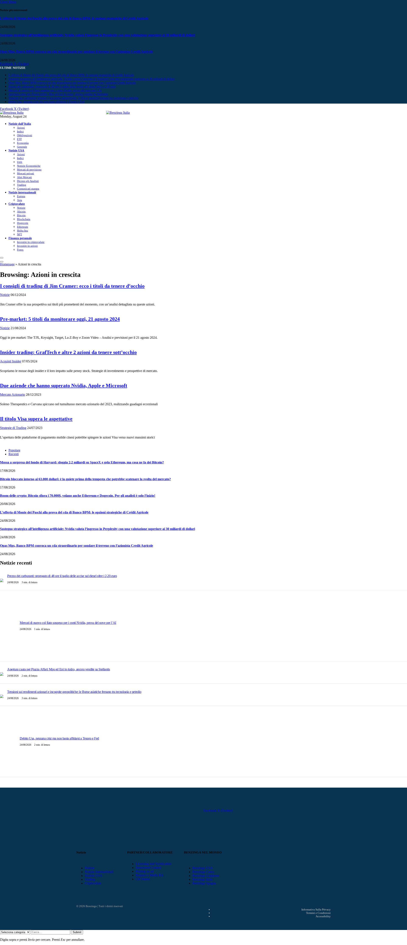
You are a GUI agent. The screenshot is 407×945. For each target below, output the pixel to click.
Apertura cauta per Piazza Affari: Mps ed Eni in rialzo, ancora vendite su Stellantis (58, 94)
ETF (19, 139)
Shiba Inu (22, 230)
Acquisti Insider (10, 361)
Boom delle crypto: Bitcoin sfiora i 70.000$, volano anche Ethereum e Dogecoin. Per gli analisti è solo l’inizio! (77, 495)
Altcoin (21, 211)
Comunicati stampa (28, 188)
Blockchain (23, 219)
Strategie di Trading (13, 428)
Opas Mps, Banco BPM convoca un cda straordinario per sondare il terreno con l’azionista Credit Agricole (76, 51)
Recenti (13, 454)
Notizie (21, 207)
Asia (19, 200)
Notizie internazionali (22, 192)
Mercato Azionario (12, 394)
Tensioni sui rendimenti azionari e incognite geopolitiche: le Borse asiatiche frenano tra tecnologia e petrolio (73, 98)
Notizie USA (16, 150)
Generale (22, 146)
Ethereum (22, 226)
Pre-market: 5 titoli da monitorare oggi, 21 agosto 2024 (60, 319)
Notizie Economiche (28, 165)
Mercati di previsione (29, 169)
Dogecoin (22, 223)
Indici (20, 131)
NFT (19, 234)
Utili (19, 162)
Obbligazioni (24, 135)
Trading (21, 184)
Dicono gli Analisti (28, 181)
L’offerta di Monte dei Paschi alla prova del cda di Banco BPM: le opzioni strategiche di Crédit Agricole (74, 18)
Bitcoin (21, 215)
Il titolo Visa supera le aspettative (36, 419)
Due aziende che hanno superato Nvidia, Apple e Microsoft (63, 385)
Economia (23, 142)
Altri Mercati (24, 177)
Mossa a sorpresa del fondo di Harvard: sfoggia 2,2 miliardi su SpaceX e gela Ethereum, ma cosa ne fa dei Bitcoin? (82, 462)
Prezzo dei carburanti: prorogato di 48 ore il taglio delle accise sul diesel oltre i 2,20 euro (62, 86)
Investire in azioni (27, 245)
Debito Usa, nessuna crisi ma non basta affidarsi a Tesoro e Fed (46, 101)
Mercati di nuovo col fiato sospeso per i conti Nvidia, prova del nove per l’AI (55, 90)
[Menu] (1, 257)
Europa (21, 196)
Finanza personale (20, 238)
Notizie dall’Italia (19, 123)
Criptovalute (16, 203)
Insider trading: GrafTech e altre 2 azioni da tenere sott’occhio (68, 352)
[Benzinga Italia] (106, 112)
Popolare (14, 450)
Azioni (21, 127)
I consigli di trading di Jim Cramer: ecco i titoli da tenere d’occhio (72, 286)
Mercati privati (25, 173)
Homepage (7, 264)
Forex (20, 249)
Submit (77, 932)
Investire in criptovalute (31, 242)
